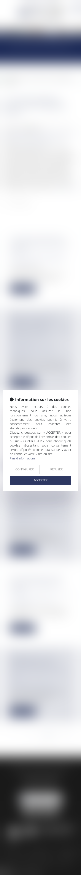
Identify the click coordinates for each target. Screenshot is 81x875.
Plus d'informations (22, 458)
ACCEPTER (40, 480)
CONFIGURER (24, 469)
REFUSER (56, 469)
